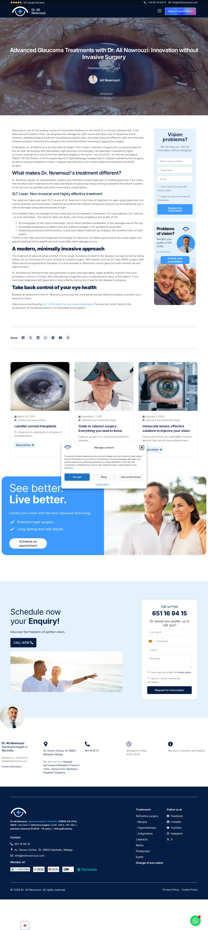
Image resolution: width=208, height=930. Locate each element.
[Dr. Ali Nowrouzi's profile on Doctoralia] (87, 869)
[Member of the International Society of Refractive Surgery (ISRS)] (68, 869)
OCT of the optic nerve (56, 304)
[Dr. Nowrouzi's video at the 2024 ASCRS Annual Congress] (53, 869)
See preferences (131, 476)
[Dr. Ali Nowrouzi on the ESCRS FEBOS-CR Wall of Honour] (39, 869)
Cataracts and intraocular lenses (99, 420)
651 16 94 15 (92, 750)
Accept (77, 476)
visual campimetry (82, 304)
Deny (104, 476)
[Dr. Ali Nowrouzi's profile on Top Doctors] (20, 869)
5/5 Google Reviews (33, 2)
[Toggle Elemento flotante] (195, 920)
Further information (12, 766)
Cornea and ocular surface (32, 420)
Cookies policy (102, 484)
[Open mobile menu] (160, 11)
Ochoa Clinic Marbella (64, 769)
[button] (141, 447)
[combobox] (151, 641)
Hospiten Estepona (54, 772)
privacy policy (184, 672)
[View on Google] (45, 744)
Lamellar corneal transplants (35, 426)
